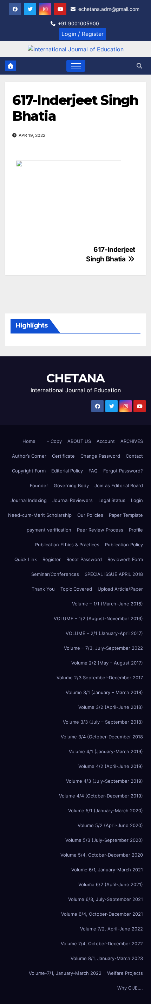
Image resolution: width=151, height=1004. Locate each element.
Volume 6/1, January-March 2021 (107, 869)
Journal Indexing (29, 500)
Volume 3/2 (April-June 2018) (110, 707)
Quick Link (25, 559)
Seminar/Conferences (55, 574)
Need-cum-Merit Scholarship (40, 515)
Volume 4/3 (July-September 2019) (104, 781)
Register (51, 559)
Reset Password (84, 559)
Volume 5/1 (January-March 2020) (105, 810)
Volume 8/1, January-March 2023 (107, 958)
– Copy (54, 441)
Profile (136, 530)
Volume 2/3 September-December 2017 (100, 677)
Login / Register (82, 33)
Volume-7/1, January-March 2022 (65, 973)
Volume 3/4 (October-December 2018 (102, 736)
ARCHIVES (131, 441)
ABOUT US (79, 441)
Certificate (63, 456)
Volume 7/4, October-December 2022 (102, 943)
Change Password (100, 456)
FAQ (93, 471)
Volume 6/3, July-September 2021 (105, 899)
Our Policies (90, 515)
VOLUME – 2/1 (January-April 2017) (104, 633)
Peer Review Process (100, 530)
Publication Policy (124, 544)
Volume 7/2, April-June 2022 (111, 929)
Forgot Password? (123, 471)
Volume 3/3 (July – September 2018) (103, 722)
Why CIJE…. (130, 988)
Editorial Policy (67, 471)
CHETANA (75, 378)
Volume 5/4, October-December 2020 (101, 855)
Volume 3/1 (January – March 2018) (104, 692)
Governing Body (71, 485)
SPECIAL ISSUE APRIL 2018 (114, 574)
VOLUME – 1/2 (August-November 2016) (98, 618)
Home (28, 441)
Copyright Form (29, 471)
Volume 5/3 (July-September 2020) (104, 840)
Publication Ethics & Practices (67, 544)
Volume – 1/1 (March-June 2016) (107, 603)
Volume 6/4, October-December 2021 (102, 914)
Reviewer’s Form (125, 559)
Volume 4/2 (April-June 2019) (110, 766)
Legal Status (111, 500)
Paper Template (126, 515)
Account (106, 441)
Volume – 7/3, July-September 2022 (103, 648)
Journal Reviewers (72, 500)
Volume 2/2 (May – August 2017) (107, 663)
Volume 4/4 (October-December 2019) (101, 796)
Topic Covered (76, 589)
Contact (134, 456)
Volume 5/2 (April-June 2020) (110, 825)
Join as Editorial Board (118, 485)
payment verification (49, 530)
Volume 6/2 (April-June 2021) (110, 884)
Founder (39, 485)
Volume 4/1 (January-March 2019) (106, 751)
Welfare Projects (125, 973)
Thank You (43, 589)
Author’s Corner (29, 456)
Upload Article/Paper (120, 589)
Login (137, 500)
